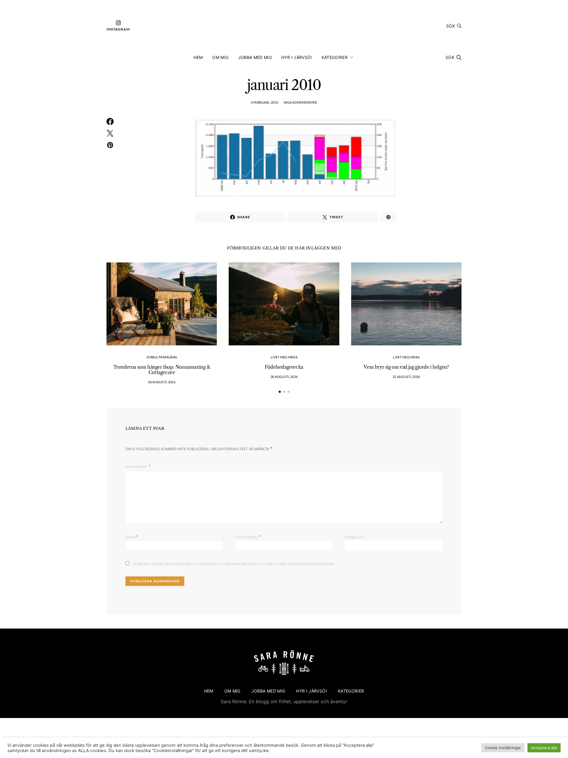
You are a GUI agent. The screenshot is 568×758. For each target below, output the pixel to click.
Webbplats (354, 537)
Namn (131, 536)
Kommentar (136, 467)
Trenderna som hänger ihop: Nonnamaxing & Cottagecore (161, 369)
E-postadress (248, 536)
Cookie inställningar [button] (503, 747)
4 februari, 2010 (264, 102)
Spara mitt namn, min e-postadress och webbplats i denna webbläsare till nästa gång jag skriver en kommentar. (234, 564)
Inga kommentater (300, 102)
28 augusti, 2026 (284, 377)
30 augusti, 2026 (161, 382)
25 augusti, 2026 (406, 377)
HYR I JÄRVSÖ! (296, 57)
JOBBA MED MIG (255, 57)
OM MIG (220, 57)
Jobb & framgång (161, 357)
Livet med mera (284, 357)
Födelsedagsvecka (284, 367)
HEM (198, 57)
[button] (279, 392)
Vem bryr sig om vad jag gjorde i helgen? (406, 367)
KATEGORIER (335, 57)
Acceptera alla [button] (544, 747)
